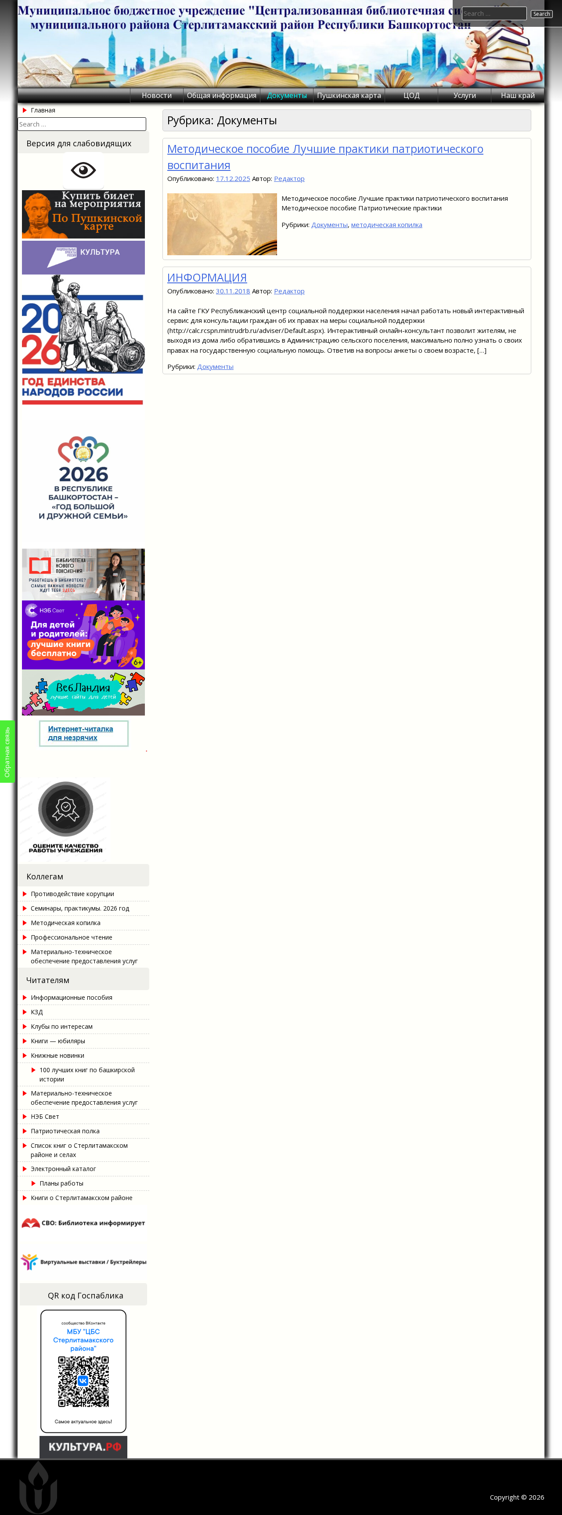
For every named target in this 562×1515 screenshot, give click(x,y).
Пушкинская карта (349, 95)
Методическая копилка (66, 922)
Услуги (465, 95)
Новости (157, 95)
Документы (287, 95)
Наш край (518, 95)
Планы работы (61, 1183)
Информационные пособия (71, 997)
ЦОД (411, 95)
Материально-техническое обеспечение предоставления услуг (84, 956)
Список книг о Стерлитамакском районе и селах (79, 1150)
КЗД (37, 1012)
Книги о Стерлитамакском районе (82, 1197)
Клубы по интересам (62, 1026)
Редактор (289, 178)
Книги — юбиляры (58, 1041)
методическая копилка (386, 224)
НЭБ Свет (45, 1116)
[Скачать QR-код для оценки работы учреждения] (83, 859)
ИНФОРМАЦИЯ (207, 277)
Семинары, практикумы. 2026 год (80, 908)
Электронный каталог (63, 1168)
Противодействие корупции (72, 893)
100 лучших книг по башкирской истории (87, 1074)
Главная (43, 110)
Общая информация (221, 95)
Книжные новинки (57, 1055)
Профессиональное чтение (71, 937)
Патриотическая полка (65, 1131)
